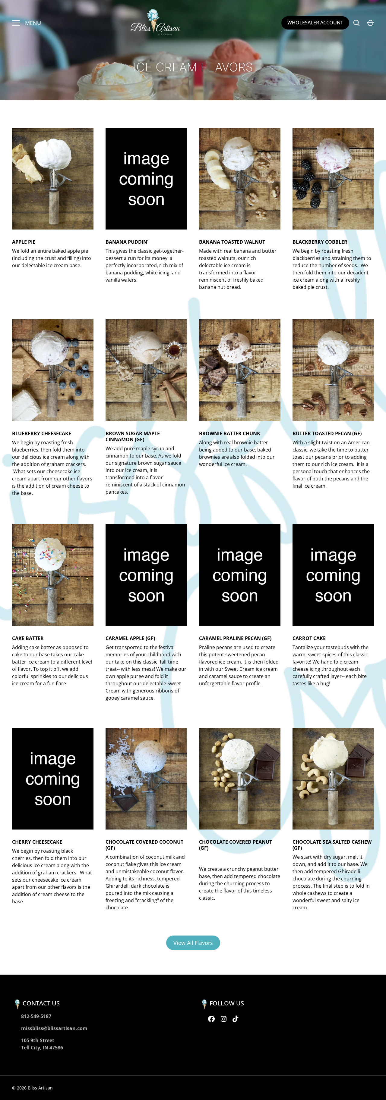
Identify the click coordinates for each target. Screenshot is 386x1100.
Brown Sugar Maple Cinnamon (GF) (133, 436)
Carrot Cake (309, 638)
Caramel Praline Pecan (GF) (235, 638)
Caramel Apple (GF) (130, 638)
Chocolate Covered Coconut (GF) (144, 845)
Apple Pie (23, 242)
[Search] (356, 23)
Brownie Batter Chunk (229, 433)
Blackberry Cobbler (320, 242)
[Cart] (370, 23)
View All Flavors (193, 942)
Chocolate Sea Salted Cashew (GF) (332, 845)
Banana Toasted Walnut (232, 242)
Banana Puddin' (127, 242)
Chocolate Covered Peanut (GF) (235, 845)
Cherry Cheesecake (37, 842)
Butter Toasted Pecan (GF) (327, 433)
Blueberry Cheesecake (41, 433)
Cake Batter (28, 638)
